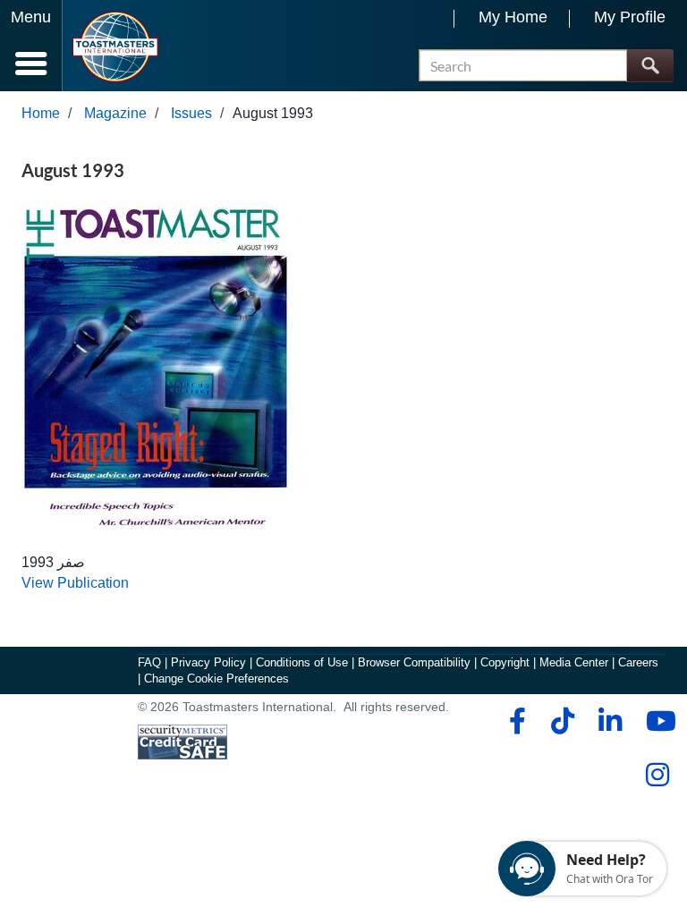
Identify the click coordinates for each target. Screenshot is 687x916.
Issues (191, 113)
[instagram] (657, 774)
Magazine (115, 113)
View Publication (75, 582)
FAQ (149, 662)
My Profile (630, 17)
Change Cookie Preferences (216, 678)
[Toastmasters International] (115, 47)
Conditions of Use (302, 662)
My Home (513, 17)
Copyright (505, 662)
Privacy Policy (208, 662)
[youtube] (657, 721)
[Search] (650, 65)
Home (40, 113)
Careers (638, 662)
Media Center (573, 662)
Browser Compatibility (414, 662)
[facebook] (515, 721)
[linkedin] (609, 721)
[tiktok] (562, 721)
